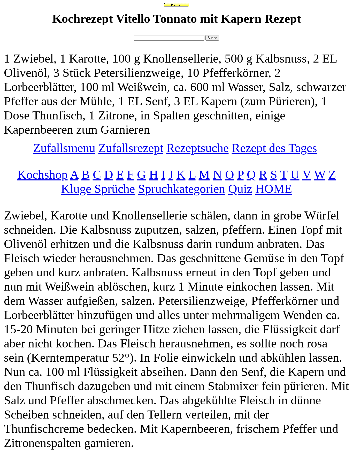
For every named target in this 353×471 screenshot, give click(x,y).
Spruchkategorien (181, 188)
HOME (273, 188)
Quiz (240, 188)
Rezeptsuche (197, 148)
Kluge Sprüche (98, 188)
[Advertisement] (176, 32)
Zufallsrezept (130, 148)
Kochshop (42, 174)
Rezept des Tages (274, 148)
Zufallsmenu (64, 148)
